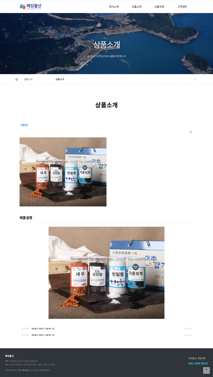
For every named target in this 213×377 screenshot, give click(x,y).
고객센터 (182, 6)
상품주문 (159, 6)
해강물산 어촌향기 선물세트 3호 (42, 328)
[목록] (190, 131)
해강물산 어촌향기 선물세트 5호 (42, 335)
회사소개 (114, 6)
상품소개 (136, 6)
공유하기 (194, 78)
